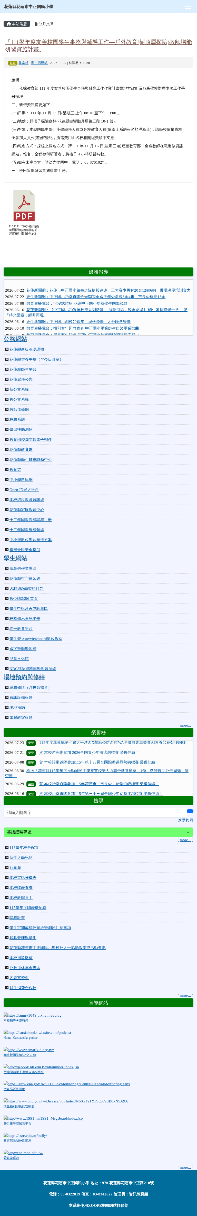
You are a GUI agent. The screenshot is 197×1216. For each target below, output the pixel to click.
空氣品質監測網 (14, 1089)
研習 (13, 62)
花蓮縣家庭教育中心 (26, 510)
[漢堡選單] (188, 7)
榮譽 (31, 741)
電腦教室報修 (21, 718)
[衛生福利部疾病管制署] (66, 1101)
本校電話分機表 (22, 878)
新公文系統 (19, 389)
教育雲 (15, 470)
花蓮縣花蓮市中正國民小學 (28, 6)
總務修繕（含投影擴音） (30, 687)
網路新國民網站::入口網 (20, 1055)
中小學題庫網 (21, 480)
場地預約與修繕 (24, 677)
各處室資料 (19, 978)
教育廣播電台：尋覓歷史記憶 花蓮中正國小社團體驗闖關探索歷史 (82, 328)
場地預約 (17, 708)
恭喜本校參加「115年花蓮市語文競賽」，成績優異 (82, 792)
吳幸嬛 (23, 63)
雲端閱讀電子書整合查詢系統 (24, 1072)
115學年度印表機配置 (27, 908)
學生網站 (15, 558)
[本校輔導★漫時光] (33, 1015)
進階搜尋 (185, 820)
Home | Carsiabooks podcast (21, 1037)
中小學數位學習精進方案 (30, 540)
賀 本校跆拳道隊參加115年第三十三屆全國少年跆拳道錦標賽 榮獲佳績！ (101, 783)
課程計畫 (17, 918)
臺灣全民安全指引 (24, 550)
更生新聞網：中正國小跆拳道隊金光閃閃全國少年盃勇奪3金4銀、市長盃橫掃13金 (95, 289)
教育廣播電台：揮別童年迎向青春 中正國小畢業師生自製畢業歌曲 (82, 321)
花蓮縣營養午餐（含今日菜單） (36, 359)
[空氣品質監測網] (67, 1084)
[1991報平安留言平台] (43, 1118)
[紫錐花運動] (23, 1152)
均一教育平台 (21, 629)
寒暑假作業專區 (22, 569)
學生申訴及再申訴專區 (28, 609)
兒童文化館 (19, 659)
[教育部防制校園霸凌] (25, 1135)
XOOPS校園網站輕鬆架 (108, 1205)
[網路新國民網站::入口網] (29, 1049)
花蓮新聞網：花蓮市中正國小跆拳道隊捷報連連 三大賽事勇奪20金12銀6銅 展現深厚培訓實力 (108, 283)
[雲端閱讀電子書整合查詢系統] (41, 1066)
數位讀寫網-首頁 (23, 599)
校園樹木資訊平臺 (24, 619)
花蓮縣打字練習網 (24, 579)
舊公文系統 (19, 399)
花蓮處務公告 (21, 379)
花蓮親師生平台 (22, 369)
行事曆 (15, 868)
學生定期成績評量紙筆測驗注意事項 (40, 928)
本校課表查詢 (21, 888)
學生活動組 (39, 63)
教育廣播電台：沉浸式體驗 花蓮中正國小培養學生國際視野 (76, 296)
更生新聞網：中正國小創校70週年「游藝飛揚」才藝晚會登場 (78, 314)
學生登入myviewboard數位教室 (35, 639)
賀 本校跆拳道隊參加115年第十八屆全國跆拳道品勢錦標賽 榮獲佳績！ (99, 751)
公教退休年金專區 (24, 968)
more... (185, 725)
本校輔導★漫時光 (16, 1020)
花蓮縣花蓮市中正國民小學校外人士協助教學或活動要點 (57, 948)
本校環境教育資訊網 (26, 500)
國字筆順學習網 (22, 649)
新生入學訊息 (21, 858)
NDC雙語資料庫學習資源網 (32, 669)
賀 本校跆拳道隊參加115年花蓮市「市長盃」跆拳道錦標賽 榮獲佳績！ (99, 773)
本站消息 (19, 24)
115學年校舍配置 (24, 848)
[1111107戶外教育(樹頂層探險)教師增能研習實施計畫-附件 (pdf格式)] (24, 205)
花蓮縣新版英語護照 (26, 349)
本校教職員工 (21, 898)
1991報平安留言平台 (17, 1123)
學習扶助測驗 (21, 430)
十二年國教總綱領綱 (26, 530)
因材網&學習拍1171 (26, 589)
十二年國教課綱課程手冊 (30, 520)
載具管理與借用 (22, 938)
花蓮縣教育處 (21, 450)
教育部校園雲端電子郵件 (30, 440)
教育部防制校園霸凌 (17, 1141)
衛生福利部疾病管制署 (19, 1106)
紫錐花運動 (11, 1158)
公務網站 (15, 339)
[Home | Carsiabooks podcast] (37, 1032)
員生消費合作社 (22, 988)
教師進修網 (19, 409)
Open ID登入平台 (24, 490)
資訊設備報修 (21, 697)
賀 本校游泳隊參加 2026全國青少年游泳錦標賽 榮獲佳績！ (89, 741)
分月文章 (45, 24)
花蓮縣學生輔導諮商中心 (30, 460)
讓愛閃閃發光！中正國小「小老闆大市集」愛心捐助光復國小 (78, 334)
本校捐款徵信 (21, 958)
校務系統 (17, 419)
